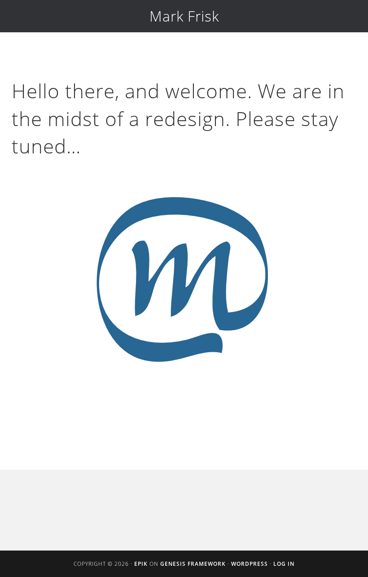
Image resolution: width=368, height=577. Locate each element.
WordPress (249, 564)
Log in (283, 564)
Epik (141, 564)
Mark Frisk (184, 16)
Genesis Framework (193, 564)
